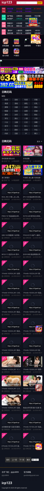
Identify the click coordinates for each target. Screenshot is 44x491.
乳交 (16, 126)
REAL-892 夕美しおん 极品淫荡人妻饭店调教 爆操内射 (21, 197)
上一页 (14, 460)
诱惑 (6, 103)
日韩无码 (19, 18)
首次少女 (19, 33)
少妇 (35, 118)
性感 (26, 100)
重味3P (10, 30)
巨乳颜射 (37, 33)
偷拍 (6, 100)
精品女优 (37, 23)
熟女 (35, 115)
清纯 (16, 103)
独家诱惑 (10, 33)
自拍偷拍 (28, 16)
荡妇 (26, 115)
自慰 (26, 111)
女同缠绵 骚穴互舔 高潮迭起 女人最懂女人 (16, 427)
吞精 (26, 130)
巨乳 (35, 103)
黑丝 (35, 107)
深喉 (35, 122)
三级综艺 (28, 26)
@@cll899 (5, 475)
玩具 (16, 111)
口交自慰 (19, 23)
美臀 (6, 107)
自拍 (16, 100)
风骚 (35, 100)
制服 (6, 111)
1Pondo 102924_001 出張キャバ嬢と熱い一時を (19, 408)
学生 (6, 118)
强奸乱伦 (28, 23)
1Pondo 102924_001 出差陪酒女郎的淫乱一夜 (18, 273)
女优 (16, 115)
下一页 (21, 460)
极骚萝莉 (28, 30)
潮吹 (6, 115)
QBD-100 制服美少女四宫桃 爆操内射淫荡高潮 (18, 235)
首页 (7, 460)
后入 (26, 126)
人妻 (26, 118)
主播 (16, 122)
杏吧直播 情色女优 (8, 158)
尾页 (28, 460)
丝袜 (26, 107)
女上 (6, 130)
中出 (35, 130)
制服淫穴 (10, 23)
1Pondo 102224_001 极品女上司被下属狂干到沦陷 (19, 350)
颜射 (16, 130)
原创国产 (10, 18)
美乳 (26, 103)
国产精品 (10, 16)
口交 (26, 122)
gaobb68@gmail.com (31, 475)
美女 (16, 118)
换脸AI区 (19, 26)
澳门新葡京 (6, 178)
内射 (6, 133)
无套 (16, 133)
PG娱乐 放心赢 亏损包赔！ (32, 178)
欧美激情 (28, 18)
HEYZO (37, 30)
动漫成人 (37, 26)
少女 (6, 122)
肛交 (35, 126)
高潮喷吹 (28, 33)
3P (26, 133)
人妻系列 (19, 30)
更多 (38, 141)
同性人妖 (10, 26)
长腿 (16, 107)
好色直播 (26, 158)
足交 (6, 126)
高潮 (35, 111)
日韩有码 (19, 16)
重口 (35, 133)
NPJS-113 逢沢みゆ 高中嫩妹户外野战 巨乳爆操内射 (20, 254)
